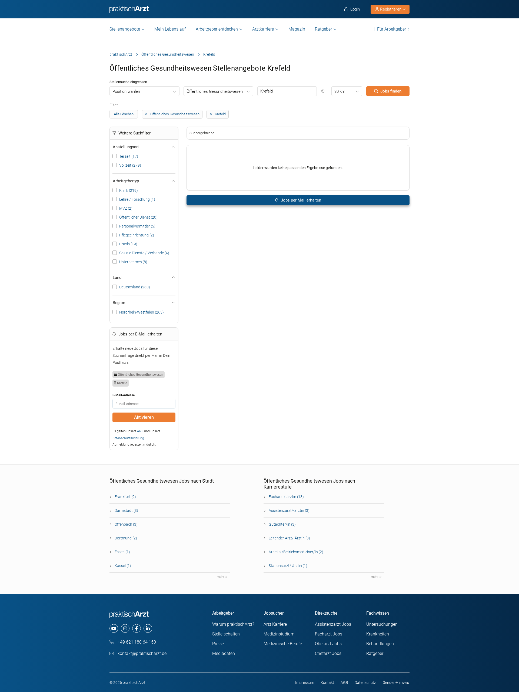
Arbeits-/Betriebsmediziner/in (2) (296, 552)
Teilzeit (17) (128, 156)
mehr (221, 577)
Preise (218, 643)
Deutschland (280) (134, 287)
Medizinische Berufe (283, 643)
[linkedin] (148, 628)
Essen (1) (122, 552)
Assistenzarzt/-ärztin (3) (289, 510)
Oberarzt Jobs (328, 643)
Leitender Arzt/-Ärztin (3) (289, 538)
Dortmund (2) (126, 538)
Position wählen (126, 91)
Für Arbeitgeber (391, 29)
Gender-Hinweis (395, 682)
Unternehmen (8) (133, 262)
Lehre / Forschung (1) (137, 199)
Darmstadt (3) (126, 510)
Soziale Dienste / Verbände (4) (144, 253)
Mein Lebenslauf (170, 29)
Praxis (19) (128, 244)
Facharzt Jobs (328, 634)
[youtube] (113, 628)
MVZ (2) (125, 208)
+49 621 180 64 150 (136, 642)
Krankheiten (377, 634)
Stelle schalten (226, 634)
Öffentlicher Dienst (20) (138, 217)
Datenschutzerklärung (128, 438)
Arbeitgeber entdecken (217, 29)
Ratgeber (323, 29)
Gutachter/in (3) (282, 524)
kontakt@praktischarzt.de (142, 653)
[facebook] (136, 628)
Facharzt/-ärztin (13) (286, 497)
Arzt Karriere (275, 624)
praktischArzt (120, 54)
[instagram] (125, 628)
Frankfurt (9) (125, 497)
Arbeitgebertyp (126, 181)
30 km (339, 91)
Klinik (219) (128, 190)
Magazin (296, 29)
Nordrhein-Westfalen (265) (141, 312)
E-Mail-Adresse (123, 395)
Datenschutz (365, 682)
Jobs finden (390, 91)
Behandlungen (380, 643)
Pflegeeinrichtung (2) (136, 235)
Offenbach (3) (126, 524)
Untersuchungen (382, 624)
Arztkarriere (263, 29)
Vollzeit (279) (130, 165)
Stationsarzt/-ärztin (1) (288, 566)
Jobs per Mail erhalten (300, 200)
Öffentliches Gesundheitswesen (167, 54)
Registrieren (390, 9)
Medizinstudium (279, 634)
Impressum (304, 682)
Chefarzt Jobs (328, 653)
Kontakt (327, 682)
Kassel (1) (123, 566)
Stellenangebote (124, 29)
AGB (140, 431)
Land (117, 277)
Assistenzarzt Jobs (333, 624)
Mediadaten (223, 653)
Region (119, 302)
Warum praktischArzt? (233, 624)
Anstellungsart (126, 146)
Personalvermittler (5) (137, 226)
